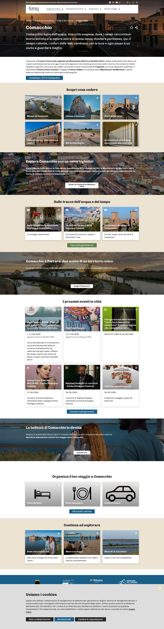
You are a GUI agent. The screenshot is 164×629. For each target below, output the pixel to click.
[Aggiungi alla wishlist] (131, 27)
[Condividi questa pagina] (136, 27)
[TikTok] (119, 2)
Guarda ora (82, 452)
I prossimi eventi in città (82, 301)
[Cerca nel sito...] (137, 3)
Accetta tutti (64, 619)
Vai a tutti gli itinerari (82, 245)
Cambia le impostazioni (90, 619)
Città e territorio (65, 20)
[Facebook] (110, 2)
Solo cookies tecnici (39, 619)
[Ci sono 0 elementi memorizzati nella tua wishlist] (133, 2)
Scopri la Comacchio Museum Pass (81, 185)
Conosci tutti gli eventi (82, 411)
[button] (129, 2)
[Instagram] (113, 2)
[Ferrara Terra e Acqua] (35, 9)
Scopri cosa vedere (82, 90)
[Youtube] (116, 2)
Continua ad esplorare (82, 525)
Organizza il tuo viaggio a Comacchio (82, 476)
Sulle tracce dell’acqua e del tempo (82, 202)
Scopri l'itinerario (82, 286)
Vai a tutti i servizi (82, 511)
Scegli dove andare (44, 20)
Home (29, 20)
